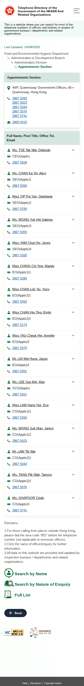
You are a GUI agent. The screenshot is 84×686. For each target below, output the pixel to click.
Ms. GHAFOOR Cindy (28, 498)
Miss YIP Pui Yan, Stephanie (32, 196)
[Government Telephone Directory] (9, 10)
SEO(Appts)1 (21, 179)
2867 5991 (19, 371)
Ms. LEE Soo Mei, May (28, 382)
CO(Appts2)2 (21, 481)
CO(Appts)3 (20, 504)
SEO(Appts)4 (21, 249)
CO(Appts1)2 (21, 434)
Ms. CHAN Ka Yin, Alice (29, 173)
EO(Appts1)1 (21, 272)
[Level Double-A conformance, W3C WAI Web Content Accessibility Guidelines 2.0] (13, 632)
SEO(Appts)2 (21, 202)
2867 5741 (19, 116)
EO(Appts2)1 (21, 295)
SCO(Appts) (21, 388)
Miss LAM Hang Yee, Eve (30, 405)
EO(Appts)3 (20, 342)
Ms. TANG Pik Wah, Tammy (32, 474)
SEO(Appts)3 (21, 226)
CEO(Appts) (21, 156)
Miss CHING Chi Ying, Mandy (33, 266)
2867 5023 (19, 102)
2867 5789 (19, 209)
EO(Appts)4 (20, 365)
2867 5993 (19, 301)
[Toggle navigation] (77, 11)
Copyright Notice (53, 683)
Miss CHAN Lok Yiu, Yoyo (30, 289)
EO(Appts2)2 (21, 318)
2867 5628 (19, 162)
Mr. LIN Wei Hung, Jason (30, 358)
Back (18, 613)
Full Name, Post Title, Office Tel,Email (30, 138)
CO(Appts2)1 (21, 457)
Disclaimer (35, 683)
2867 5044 (19, 107)
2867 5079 (19, 348)
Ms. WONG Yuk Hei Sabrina (32, 219)
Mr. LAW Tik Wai (23, 451)
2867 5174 (19, 325)
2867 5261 (19, 394)
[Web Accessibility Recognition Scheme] (40, 632)
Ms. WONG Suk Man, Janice (33, 428)
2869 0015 (19, 122)
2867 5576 (19, 111)
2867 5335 (19, 255)
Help (24, 683)
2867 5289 (19, 278)
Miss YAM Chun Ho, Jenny (31, 243)
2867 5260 (19, 98)
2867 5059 (19, 232)
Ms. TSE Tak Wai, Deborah (31, 150)
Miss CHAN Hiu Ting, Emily (31, 312)
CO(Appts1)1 (21, 411)
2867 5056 (19, 185)
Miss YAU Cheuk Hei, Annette (33, 335)
